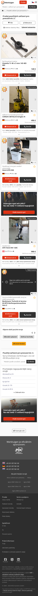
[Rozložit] (19, 83)
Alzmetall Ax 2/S (8, 374)
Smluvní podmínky (27, 590)
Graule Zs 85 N (8, 389)
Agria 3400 (27, 486)
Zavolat (28, 75)
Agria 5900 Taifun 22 (14, 482)
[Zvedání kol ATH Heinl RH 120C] (19, 230)
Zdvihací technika (27, 337)
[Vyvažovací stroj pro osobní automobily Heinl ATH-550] (19, 151)
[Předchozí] (3, 46)
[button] (36, 2)
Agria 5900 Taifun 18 (14, 486)
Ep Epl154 (6, 382)
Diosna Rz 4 (7, 378)
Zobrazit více (19, 392)
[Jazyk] (33, 2)
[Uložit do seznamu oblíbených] (34, 61)
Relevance (28, 23)
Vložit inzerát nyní (19, 212)
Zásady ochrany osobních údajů (12, 590)
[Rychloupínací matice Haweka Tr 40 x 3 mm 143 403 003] (19, 46)
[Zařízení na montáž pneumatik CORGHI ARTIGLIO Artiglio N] (19, 99)
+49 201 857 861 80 (12, 463)
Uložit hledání (20, 344)
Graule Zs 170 (7, 385)
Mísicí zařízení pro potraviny (15, 478)
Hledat (33, 7)
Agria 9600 (27, 482)
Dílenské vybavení (10, 337)
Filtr (11, 23)
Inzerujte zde (20, 431)
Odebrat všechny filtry (12, 27)
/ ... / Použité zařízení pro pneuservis (15, 10)
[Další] (35, 46)
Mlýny (29, 478)
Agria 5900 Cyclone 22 (19, 491)
